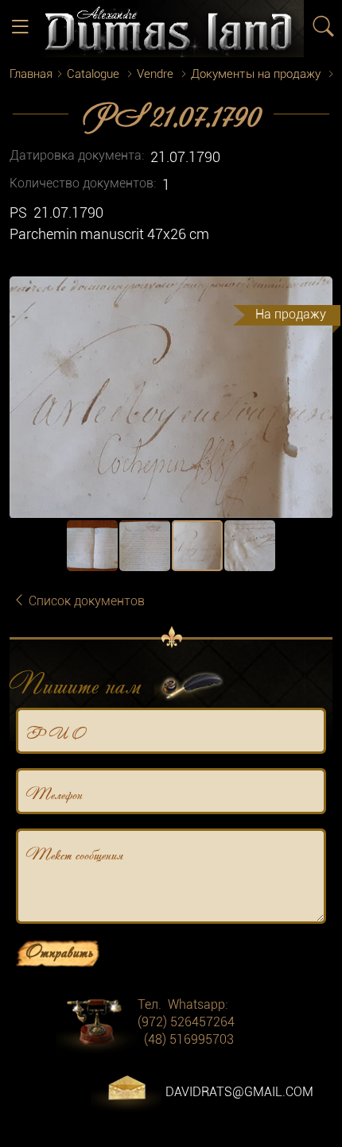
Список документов (85, 600)
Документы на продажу (256, 74)
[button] (318, 290)
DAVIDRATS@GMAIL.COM (239, 1091)
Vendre (155, 74)
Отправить (59, 951)
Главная (31, 74)
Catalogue (93, 74)
